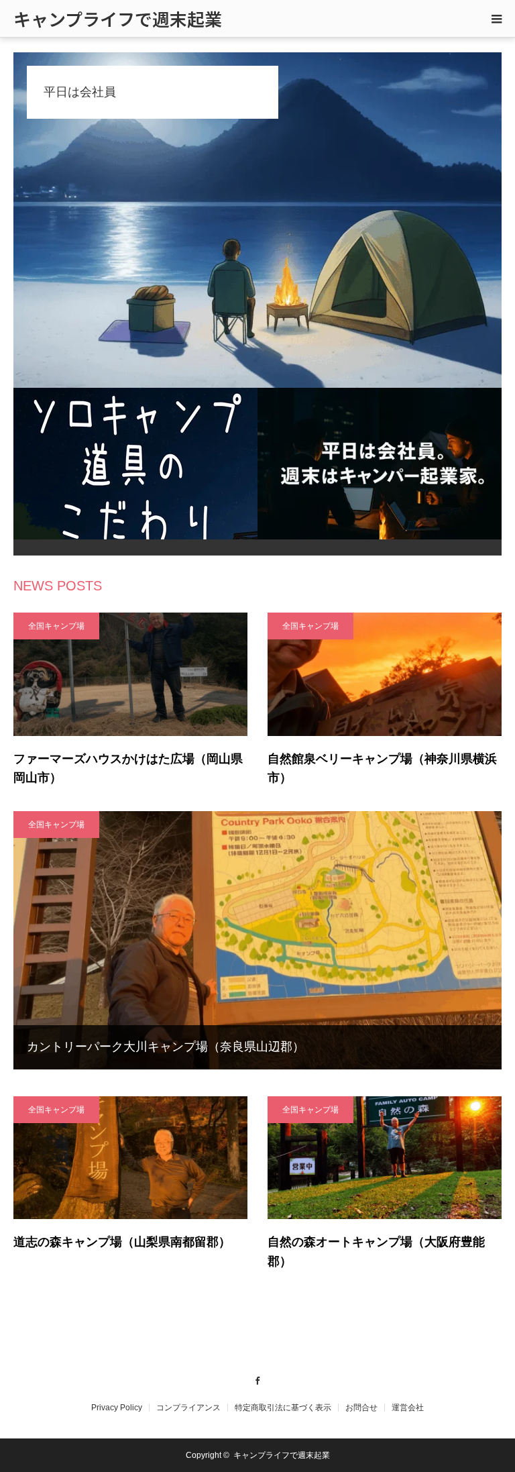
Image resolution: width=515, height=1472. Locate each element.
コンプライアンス (188, 1408)
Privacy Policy (116, 1408)
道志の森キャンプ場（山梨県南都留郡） (122, 1242)
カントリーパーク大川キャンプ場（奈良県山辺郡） (165, 1046)
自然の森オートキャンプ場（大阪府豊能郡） (376, 1251)
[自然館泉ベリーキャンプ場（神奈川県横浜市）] (385, 674)
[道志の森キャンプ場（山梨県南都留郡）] (130, 1158)
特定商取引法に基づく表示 (283, 1408)
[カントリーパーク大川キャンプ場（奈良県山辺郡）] (257, 940)
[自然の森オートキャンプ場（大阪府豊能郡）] (385, 1158)
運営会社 (408, 1408)
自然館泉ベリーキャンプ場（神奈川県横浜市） (382, 768)
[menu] (496, 19)
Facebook (257, 1379)
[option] (257, 220)
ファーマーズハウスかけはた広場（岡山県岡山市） (128, 768)
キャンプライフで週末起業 (117, 18)
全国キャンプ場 (56, 626)
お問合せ (361, 1408)
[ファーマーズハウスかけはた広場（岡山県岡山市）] (130, 674)
